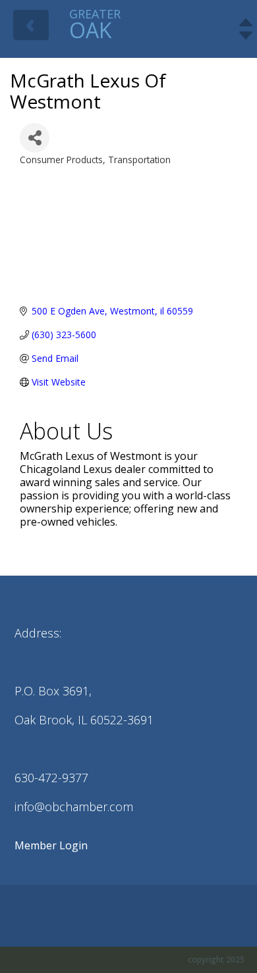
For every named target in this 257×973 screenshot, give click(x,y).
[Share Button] (34, 138)
